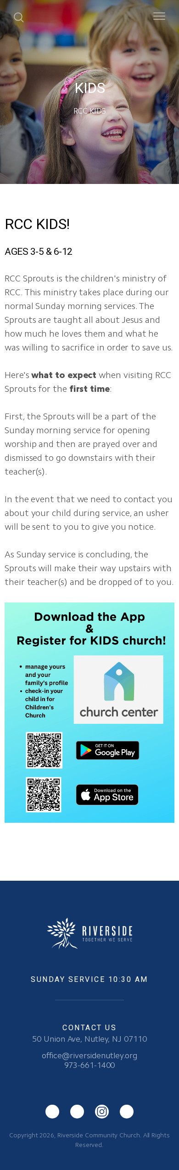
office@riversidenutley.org (89, 1055)
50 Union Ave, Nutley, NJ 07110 (89, 1039)
